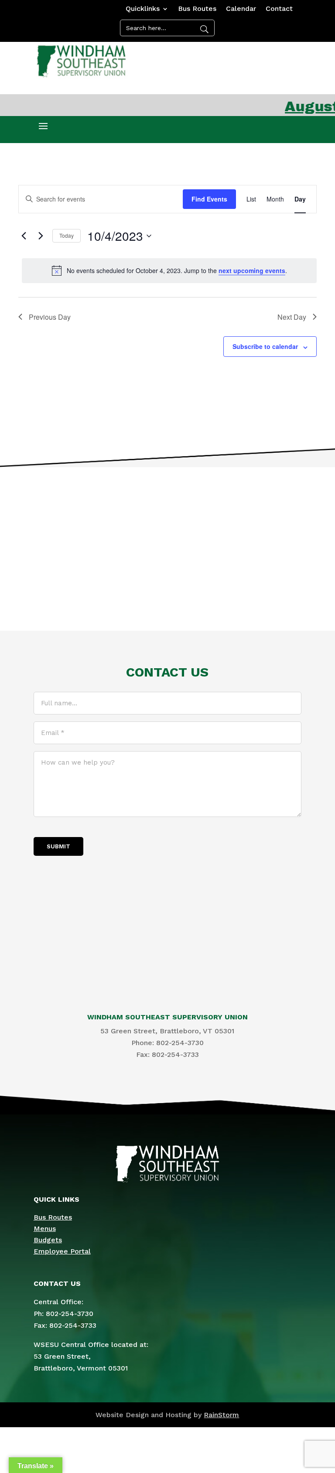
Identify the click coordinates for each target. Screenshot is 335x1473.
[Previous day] (23, 236)
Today (66, 235)
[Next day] (40, 236)
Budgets (48, 1240)
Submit (58, 846)
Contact (279, 9)
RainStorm (221, 1415)
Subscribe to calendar (265, 346)
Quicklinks (143, 9)
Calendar (241, 9)
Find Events (209, 199)
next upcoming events (252, 270)
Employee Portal (62, 1251)
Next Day (291, 317)
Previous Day (50, 317)
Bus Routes (197, 9)
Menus (45, 1228)
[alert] (169, 270)
